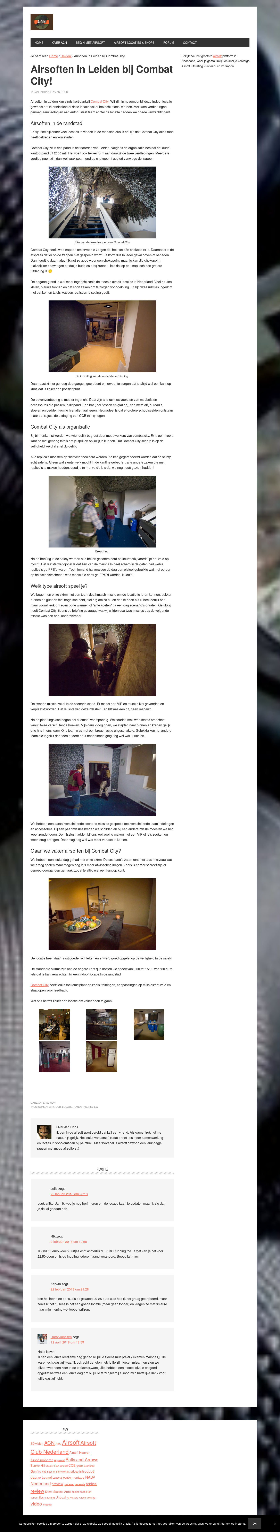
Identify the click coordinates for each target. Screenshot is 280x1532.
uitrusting (49, 1497)
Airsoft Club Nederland (58, 22)
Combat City (100, 101)
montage (78, 1477)
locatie (67, 1106)
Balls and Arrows (82, 1459)
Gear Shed (89, 1465)
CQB (58, 1106)
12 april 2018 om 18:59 (67, 1342)
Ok (254, 1523)
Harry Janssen (61, 1336)
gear (79, 1465)
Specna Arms (62, 1491)
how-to (51, 1471)
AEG (58, 1444)
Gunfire (36, 1471)
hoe (44, 1471)
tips (41, 1497)
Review (51, 1102)
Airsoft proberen (42, 1459)
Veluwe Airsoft (78, 1497)
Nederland (41, 1483)
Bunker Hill (38, 1465)
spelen (76, 1491)
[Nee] (275, 1524)
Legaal (47, 1477)
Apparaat (59, 1460)
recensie (80, 1484)
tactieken (85, 1492)
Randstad (80, 1106)
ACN (49, 1442)
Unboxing (62, 1497)
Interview (61, 1471)
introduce (72, 1471)
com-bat (64, 1465)
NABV (90, 1477)
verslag (91, 1497)
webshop (47, 1504)
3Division (37, 1443)
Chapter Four (52, 1465)
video (36, 1503)
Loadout (57, 1477)
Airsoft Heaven (79, 1452)
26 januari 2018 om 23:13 (69, 1194)
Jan (39, 1477)
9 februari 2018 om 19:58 (69, 1241)
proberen (69, 1484)
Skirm (48, 1491)
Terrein (34, 1497)
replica (91, 1483)
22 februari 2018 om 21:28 (70, 1289)
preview (57, 1483)
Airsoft (217, 56)
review (93, 1106)
